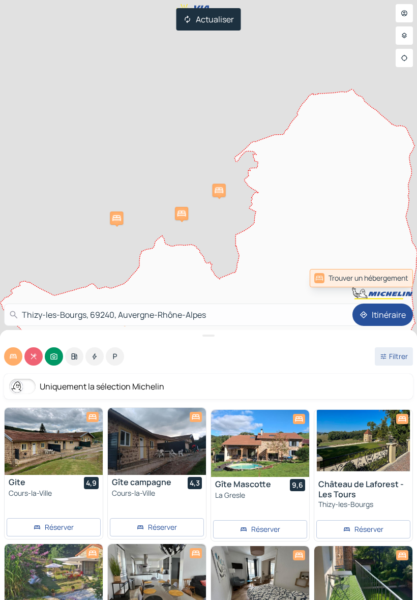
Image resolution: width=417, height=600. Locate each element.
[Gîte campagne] (157, 441)
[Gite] (54, 441)
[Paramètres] (404, 35)
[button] (219, 190)
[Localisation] (404, 58)
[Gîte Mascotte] (260, 443)
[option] (13, 356)
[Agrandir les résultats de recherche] (208, 335)
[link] (390, 278)
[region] (54, 441)
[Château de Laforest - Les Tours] (363, 443)
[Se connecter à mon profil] (404, 13)
